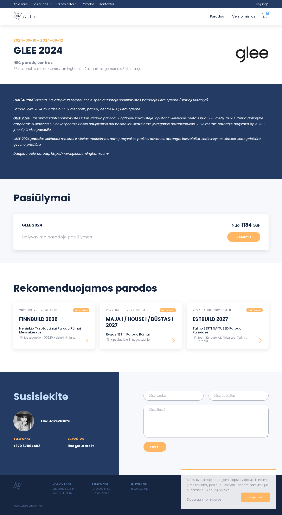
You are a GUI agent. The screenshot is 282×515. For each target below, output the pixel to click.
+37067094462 (100, 488)
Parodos (88, 4)
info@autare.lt (139, 488)
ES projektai (65, 4)
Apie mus (20, 4)
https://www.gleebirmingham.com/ (80, 153)
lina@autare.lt (81, 445)
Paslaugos (40, 4)
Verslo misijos (243, 16)
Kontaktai (107, 4)
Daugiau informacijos (204, 499)
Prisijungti (262, 4)
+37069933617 (100, 493)
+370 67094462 (26, 445)
